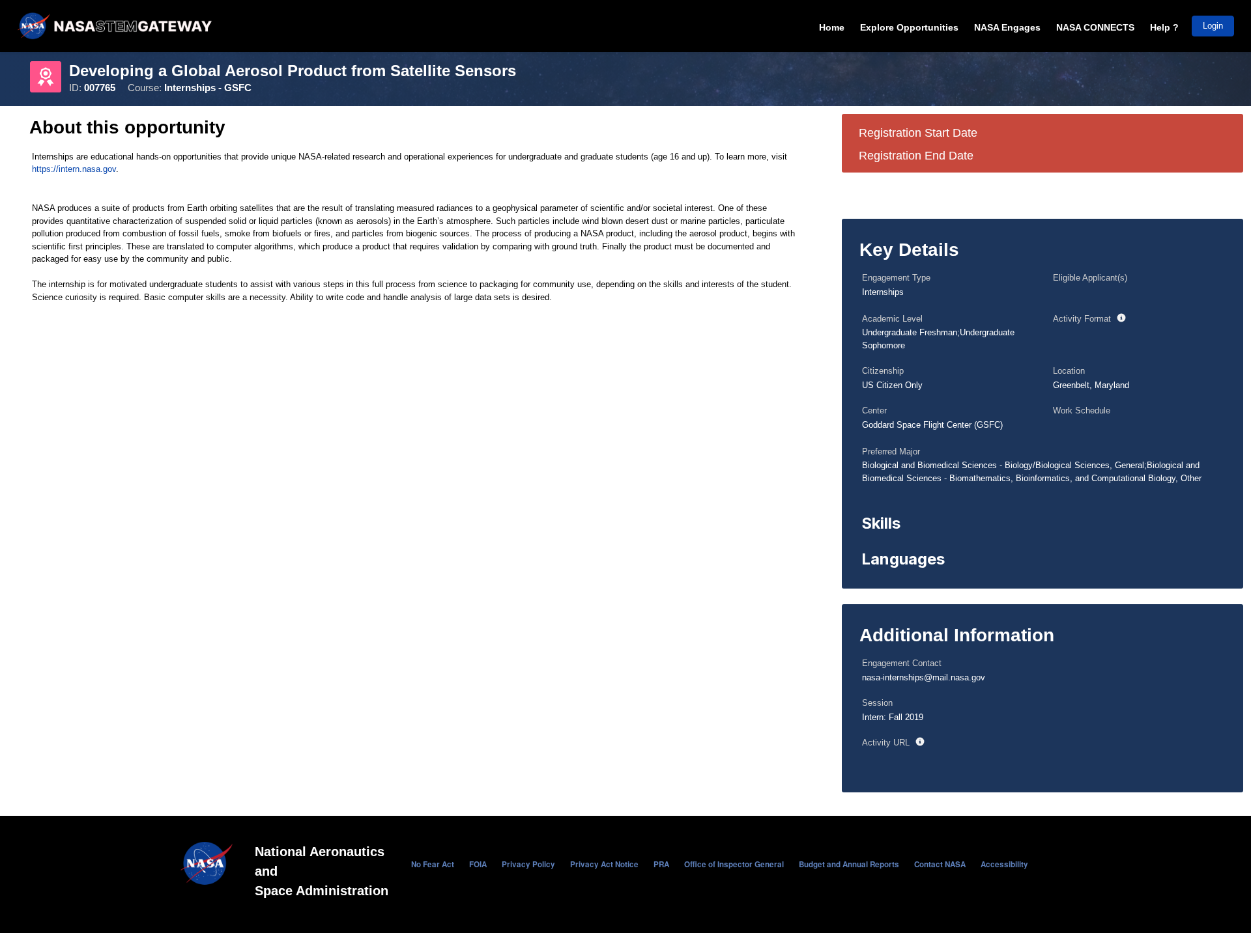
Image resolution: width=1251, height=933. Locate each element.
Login (1213, 26)
